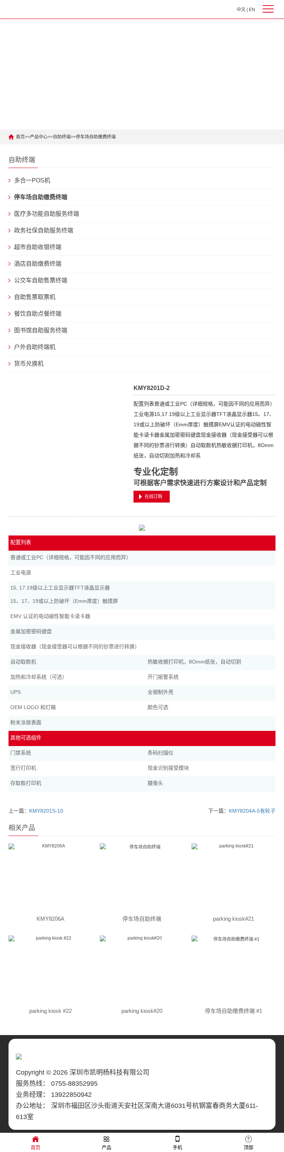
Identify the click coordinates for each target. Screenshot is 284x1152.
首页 (20, 137)
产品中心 (39, 137)
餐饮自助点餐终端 (37, 313)
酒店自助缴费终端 (37, 264)
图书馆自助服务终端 (40, 330)
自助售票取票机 (34, 297)
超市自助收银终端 (37, 247)
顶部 (248, 1147)
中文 (241, 9)
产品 (106, 1147)
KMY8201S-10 (46, 811)
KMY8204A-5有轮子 (252, 811)
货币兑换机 (29, 363)
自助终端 (62, 137)
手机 (177, 1147)
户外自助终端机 (34, 347)
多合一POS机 (32, 180)
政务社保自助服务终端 (43, 230)
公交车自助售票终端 (40, 280)
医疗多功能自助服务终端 (46, 214)
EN (252, 9)
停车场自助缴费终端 (96, 137)
